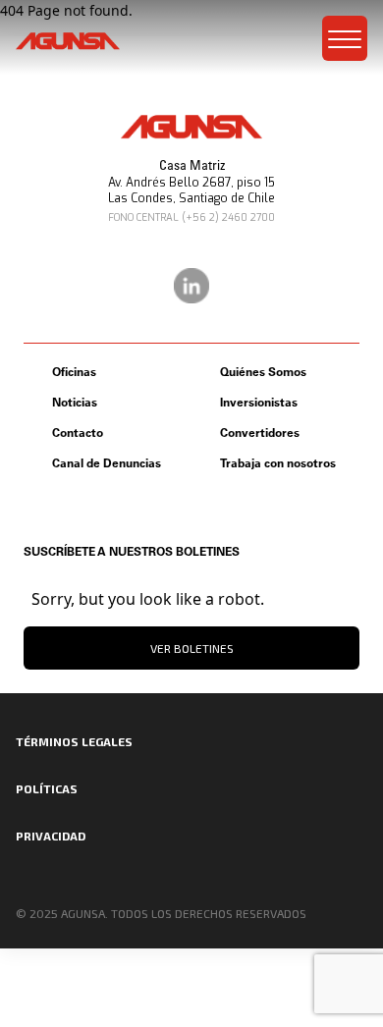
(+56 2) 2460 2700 (228, 217)
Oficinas (74, 371)
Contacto (77, 432)
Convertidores (260, 432)
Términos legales (74, 741)
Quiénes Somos (263, 371)
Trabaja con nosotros (278, 463)
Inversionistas (259, 402)
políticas (47, 788)
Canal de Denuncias (106, 463)
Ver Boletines (192, 648)
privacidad (50, 835)
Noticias (74, 402)
